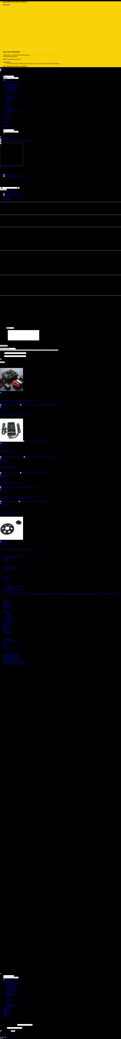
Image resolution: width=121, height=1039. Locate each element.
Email (2, 356)
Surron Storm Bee (12, 989)
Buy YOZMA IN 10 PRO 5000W (12, 556)
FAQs (5, 118)
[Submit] (4, 133)
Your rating (3, 328)
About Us (6, 115)
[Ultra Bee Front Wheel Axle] (11, 175)
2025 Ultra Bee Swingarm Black (9, 483)
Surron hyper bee (12, 988)
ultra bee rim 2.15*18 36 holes (8, 513)
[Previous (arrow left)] (0, 1038)
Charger (9, 102)
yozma (5, 578)
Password (3, 1028)
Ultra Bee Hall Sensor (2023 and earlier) (15, 661)
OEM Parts (10, 98)
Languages (6, 62)
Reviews (6, 122)
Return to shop (11, 99)
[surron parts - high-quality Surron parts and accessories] (4, 70)
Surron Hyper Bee (8, 623)
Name (2, 353)
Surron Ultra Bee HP (9, 558)
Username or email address (8, 1024)
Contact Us (6, 126)
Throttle (9, 617)
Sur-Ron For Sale (8, 621)
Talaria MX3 (6, 591)
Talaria (5, 561)
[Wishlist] (0, 136)
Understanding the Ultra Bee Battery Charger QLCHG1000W (17, 400)
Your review (4, 340)
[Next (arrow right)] (2, 1038)
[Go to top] (0, 973)
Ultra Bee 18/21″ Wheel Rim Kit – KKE (11, 467)
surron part (6, 624)
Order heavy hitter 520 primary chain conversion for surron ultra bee (19, 549)
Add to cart (3, 189)
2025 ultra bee (7, 601)
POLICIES (6, 1003)
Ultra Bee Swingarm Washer (11, 655)
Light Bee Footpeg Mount (10, 653)
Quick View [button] (3, 395)
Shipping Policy (11, 109)
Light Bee (6, 610)
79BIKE (5, 559)
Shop (4, 646)
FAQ (4, 645)
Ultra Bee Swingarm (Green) (11, 658)
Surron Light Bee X (12, 85)
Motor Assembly (8, 569)
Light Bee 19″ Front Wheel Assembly (14, 664)
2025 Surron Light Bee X (14, 84)
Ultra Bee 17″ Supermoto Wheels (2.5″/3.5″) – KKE (15, 415)
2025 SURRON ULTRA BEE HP (12, 589)
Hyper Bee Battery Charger (11, 656)
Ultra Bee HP (7, 629)
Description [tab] (7, 198)
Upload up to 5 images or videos (9, 343)
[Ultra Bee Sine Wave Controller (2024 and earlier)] (13, 176)
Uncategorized (7, 632)
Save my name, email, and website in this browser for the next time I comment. (24, 359)
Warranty (5, 642)
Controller (9, 101)
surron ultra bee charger (7, 451)
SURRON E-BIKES (9, 81)
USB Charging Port (9, 659)
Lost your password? (6, 1034)
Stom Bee (6, 620)
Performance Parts (12, 96)
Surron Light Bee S (12, 87)
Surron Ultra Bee (11, 991)
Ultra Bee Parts (9, 167)
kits (8, 99)
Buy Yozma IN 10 (8, 588)
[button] (6, 5)
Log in (13, 1031)
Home (5, 78)
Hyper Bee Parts (8, 607)
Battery (9, 104)
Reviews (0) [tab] (6, 199)
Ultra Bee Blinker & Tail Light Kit (12, 662)
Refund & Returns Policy (14, 111)
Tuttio (5, 576)
